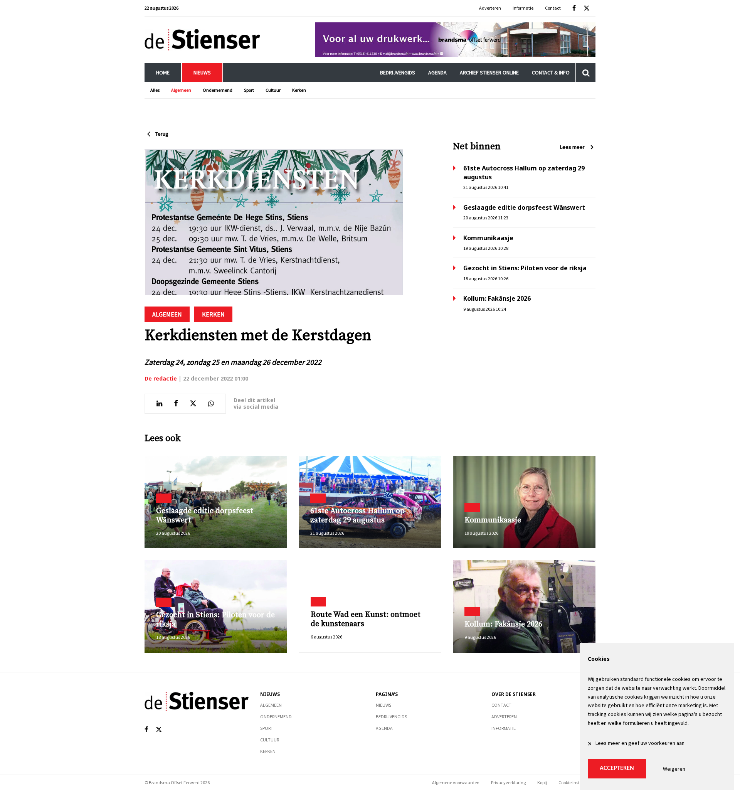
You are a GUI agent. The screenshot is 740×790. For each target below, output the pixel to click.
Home (163, 72)
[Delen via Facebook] (176, 403)
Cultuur (273, 90)
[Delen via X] (193, 403)
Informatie (523, 8)
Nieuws (202, 72)
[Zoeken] (585, 72)
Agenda (437, 72)
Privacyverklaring (508, 782)
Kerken (299, 90)
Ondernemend (217, 90)
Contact (553, 8)
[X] (587, 8)
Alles (155, 90)
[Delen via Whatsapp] (211, 403)
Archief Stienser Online (489, 72)
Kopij (542, 782)
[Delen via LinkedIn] (159, 403)
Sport (249, 90)
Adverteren (490, 8)
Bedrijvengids (397, 72)
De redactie (161, 378)
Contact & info (551, 72)
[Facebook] (574, 8)
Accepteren (617, 768)
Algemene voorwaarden (455, 782)
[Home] (202, 39)
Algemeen (181, 90)
